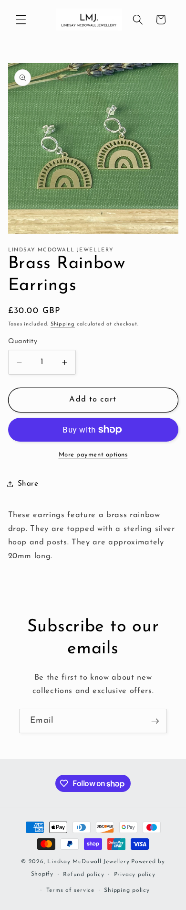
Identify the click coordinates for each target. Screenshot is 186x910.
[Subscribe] (155, 721)
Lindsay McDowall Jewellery (88, 862)
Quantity (23, 341)
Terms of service (70, 890)
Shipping (63, 324)
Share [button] (28, 484)
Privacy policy (134, 875)
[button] (21, 19)
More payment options (93, 455)
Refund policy (83, 875)
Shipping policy (127, 890)
